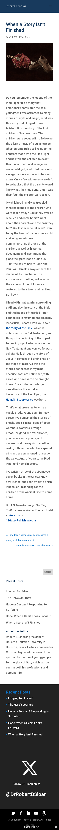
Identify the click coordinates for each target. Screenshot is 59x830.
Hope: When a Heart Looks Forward (28, 616)
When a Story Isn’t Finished (23, 622)
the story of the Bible (19, 328)
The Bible (25, 37)
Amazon (14, 515)
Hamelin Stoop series (19, 399)
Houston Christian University (24, 642)
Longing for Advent (18, 591)
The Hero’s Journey (18, 598)
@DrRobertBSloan (26, 794)
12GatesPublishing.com (21, 520)
